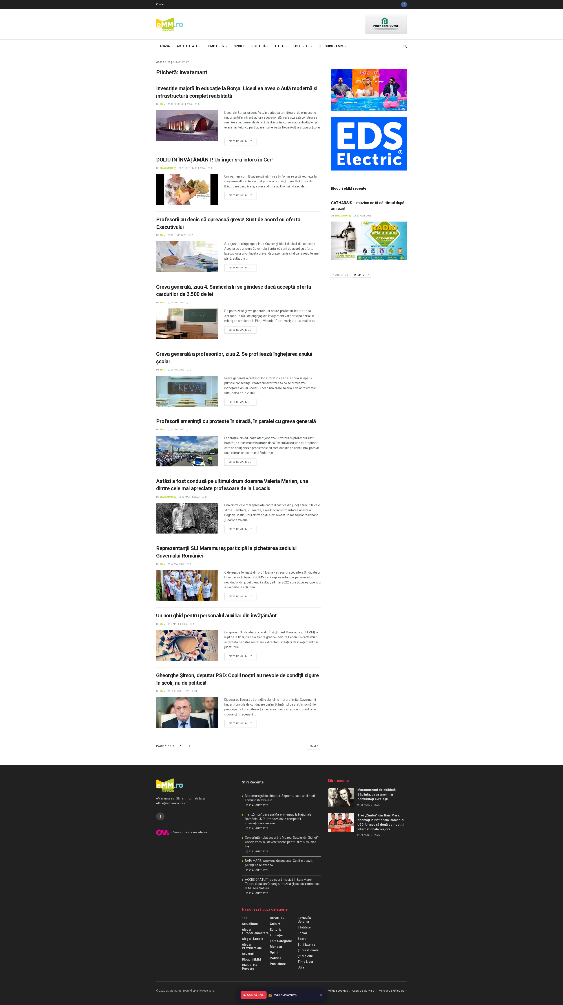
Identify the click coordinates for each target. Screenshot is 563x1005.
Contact (161, 4)
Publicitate (278, 964)
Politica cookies (338, 990)
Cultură (275, 924)
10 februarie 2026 (181, 104)
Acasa (165, 46)
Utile (279, 46)
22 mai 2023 (177, 429)
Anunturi (248, 953)
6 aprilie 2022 (178, 624)
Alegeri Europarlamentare (255, 931)
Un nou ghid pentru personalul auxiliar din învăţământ (216, 616)
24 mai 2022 (177, 564)
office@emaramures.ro (172, 803)
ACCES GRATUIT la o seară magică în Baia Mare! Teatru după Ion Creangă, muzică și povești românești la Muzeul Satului (282, 884)
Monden (276, 946)
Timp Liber (215, 46)
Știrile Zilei (306, 956)
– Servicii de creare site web (189, 832)
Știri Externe (306, 944)
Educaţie (276, 935)
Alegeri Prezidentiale (252, 946)
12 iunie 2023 (178, 235)
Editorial (301, 46)
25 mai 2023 (177, 302)
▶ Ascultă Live (253, 995)
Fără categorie (281, 941)
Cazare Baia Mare (363, 990)
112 (244, 918)
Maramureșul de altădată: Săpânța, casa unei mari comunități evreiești (377, 794)
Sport (239, 46)
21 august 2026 (258, 805)
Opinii (274, 952)
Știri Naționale (308, 950)
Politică (258, 46)
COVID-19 (277, 918)
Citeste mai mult (240, 141)
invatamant (182, 62)
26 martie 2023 (190, 496)
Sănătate (304, 927)
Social (302, 933)
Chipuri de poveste (249, 966)
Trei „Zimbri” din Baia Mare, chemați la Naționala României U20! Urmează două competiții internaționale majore (278, 819)
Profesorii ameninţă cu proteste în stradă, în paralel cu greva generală (236, 421)
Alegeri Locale (252, 939)
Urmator (360, 274)
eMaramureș (168, 168)
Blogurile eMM (331, 46)
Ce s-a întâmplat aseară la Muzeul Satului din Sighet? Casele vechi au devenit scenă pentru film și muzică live (282, 842)
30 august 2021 (180, 691)
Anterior (341, 274)
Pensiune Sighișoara (391, 990)
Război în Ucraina (304, 919)
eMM (163, 104)
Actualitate (187, 46)
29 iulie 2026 (363, 215)
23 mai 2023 (177, 369)
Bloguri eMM (251, 959)
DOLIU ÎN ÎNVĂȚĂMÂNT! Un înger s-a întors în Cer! (214, 160)
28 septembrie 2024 (193, 168)
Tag (170, 62)
